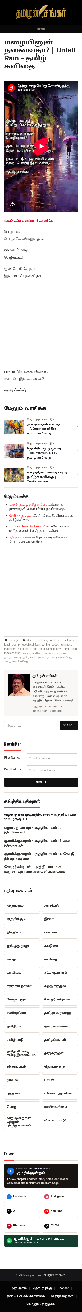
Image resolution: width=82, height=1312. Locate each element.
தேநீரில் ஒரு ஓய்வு (21, 515)
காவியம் (14, 973)
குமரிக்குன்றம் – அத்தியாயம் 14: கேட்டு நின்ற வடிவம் (39, 856)
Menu (41, 29)
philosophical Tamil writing (34, 644)
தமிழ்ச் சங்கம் (56, 1026)
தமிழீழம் (14, 1026)
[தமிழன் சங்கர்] (41, 12)
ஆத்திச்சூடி (16, 919)
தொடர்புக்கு (42, 1288)
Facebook (55, 706)
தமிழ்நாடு (15, 1040)
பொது (12, 1107)
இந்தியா (14, 932)
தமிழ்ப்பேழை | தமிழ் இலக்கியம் (21, 1053)
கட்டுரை (51, 946)
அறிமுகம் (37, 706)
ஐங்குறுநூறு (18, 946)
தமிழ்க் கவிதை (12, 657)
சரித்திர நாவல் (19, 986)
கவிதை (13, 640)
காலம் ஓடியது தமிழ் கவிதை (28, 504)
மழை (7, 661)
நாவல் (12, 1080)
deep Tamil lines (37, 640)
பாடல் (49, 1080)
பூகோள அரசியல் (58, 1093)
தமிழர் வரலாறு (57, 1013)
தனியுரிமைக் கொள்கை (26, 1296)
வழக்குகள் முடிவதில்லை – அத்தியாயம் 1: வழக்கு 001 (40, 817)
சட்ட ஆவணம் (55, 973)
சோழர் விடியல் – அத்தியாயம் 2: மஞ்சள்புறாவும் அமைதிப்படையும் (34, 869)
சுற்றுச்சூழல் (55, 986)
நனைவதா (44, 657)
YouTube (56, 711)
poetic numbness (62, 644)
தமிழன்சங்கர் (61, 653)
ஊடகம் (50, 932)
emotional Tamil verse (62, 640)
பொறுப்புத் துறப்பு (41, 1304)
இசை (49, 919)
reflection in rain (27, 648)
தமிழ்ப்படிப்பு (30, 657)
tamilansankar (12, 653)
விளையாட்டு (55, 1120)
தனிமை (48, 653)
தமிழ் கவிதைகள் (21, 537)
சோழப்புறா (16, 1000)
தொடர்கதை (54, 1067)
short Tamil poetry (50, 648)
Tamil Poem (69, 648)
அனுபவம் (15, 906)
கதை (11, 959)
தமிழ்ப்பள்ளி (55, 1040)
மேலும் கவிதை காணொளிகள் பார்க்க (28, 220)
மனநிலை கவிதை (61, 657)
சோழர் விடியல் (57, 1000)
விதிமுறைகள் (62, 1296)
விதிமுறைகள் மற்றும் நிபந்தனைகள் (19, 1122)
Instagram (40, 711)
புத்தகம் (13, 1093)
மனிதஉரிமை (55, 1107)
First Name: (14, 758)
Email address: (14, 770)
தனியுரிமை (17, 1013)
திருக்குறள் (53, 1053)
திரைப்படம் (16, 1067)
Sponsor (63, 1288)
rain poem (10, 648)
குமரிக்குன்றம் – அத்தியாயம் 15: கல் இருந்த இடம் (37, 843)
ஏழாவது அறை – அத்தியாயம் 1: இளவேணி (32, 830)
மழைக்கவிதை (20, 661)
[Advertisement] (41, 324)
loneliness (10, 644)
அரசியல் (51, 906)
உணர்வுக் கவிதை (32, 653)
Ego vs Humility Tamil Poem (30, 526)
